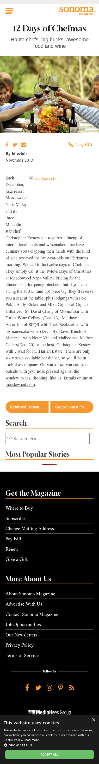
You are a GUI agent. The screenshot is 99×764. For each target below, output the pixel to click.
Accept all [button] (50, 754)
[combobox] (48, 438)
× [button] (93, 720)
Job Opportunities (23, 624)
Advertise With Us (24, 603)
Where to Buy (19, 508)
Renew (12, 549)
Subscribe (15, 518)
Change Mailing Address (30, 528)
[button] (49, 745)
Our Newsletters (21, 634)
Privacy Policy (20, 645)
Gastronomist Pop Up (73, 407)
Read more (31, 740)
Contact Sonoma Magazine (32, 614)
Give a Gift (17, 559)
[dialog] (49, 739)
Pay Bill (13, 538)
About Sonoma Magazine (30, 593)
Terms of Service (22, 655)
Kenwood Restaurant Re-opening (29, 407)
